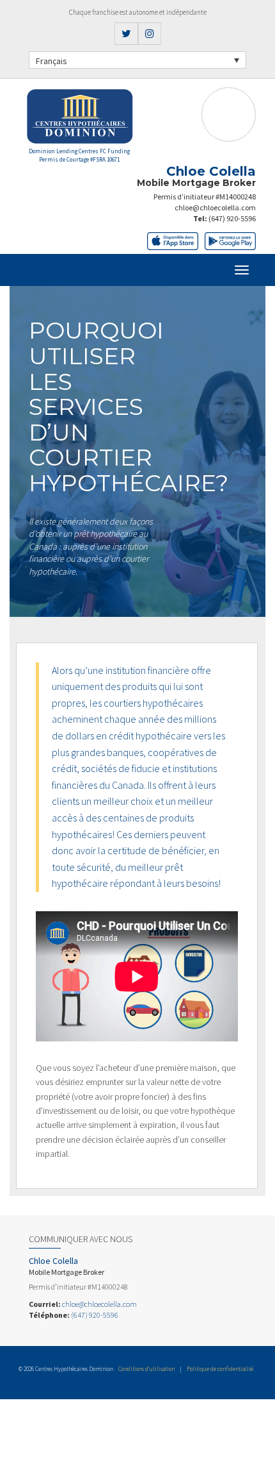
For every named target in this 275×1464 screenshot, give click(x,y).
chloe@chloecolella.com (215, 207)
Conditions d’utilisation (146, 1368)
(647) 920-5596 (232, 218)
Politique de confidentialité (220, 1368)
